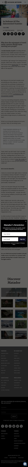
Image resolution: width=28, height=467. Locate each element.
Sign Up (22, 239)
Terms (17, 243)
